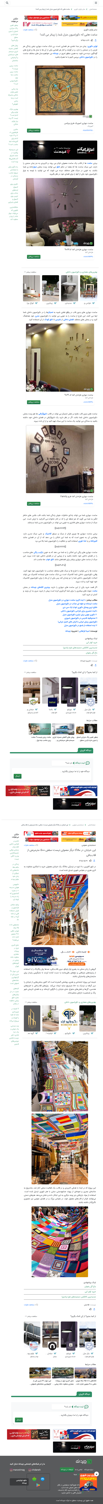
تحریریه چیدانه (85, 660)
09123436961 (88, 130)
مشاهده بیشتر (31, 272)
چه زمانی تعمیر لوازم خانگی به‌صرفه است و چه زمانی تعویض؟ (13, 97)
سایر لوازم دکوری (90, 29)
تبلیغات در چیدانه (67, 1469)
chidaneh (36, 1470)
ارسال (17, 776)
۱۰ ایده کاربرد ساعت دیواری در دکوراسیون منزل (67, 600)
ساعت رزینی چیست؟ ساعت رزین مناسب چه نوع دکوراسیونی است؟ (13, 74)
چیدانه (68, 631)
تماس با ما (78, 1469)
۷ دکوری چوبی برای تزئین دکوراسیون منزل (80, 614)
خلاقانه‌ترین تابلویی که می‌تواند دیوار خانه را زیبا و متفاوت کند (13, 213)
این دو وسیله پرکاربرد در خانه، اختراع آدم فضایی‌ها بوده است (13, 155)
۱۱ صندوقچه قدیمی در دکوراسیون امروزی (80, 618)
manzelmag (18, 1470)
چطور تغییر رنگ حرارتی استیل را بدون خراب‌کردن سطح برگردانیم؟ (13, 33)
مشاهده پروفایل (33, 130)
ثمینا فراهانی (84, 631)
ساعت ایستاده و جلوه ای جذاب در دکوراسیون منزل (76, 604)
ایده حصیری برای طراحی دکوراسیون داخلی (78, 611)
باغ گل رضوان (91, 653)
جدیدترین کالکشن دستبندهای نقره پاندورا (80, 648)
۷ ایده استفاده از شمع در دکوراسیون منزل (80, 625)
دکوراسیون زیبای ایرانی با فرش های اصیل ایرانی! (77, 622)
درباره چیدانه (88, 1469)
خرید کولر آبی (91, 642)
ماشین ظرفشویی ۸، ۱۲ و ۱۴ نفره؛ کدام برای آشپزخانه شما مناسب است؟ (13, 137)
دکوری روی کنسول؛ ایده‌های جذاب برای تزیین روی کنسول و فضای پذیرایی (13, 193)
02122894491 (88, 256)
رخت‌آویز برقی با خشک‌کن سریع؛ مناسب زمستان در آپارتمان (13, 172)
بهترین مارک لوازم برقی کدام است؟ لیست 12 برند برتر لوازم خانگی (13, 117)
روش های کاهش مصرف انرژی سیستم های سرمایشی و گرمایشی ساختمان (13, 53)
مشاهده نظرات (28, 29)
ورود (75, 1474)
